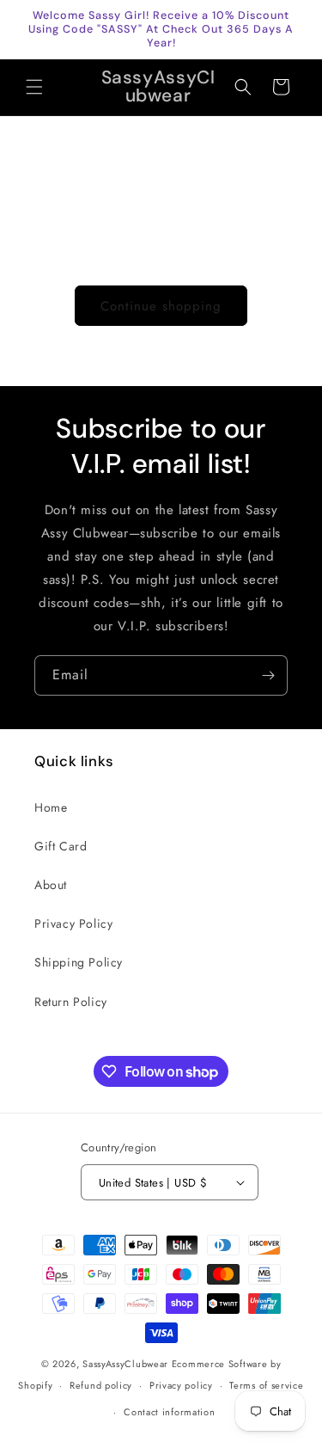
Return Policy (70, 1001)
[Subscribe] (268, 675)
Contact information (169, 1412)
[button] (34, 87)
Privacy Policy (73, 923)
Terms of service (266, 1385)
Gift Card (60, 846)
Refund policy (101, 1385)
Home (50, 807)
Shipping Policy (78, 962)
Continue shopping (161, 306)
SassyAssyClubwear (125, 1364)
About (50, 884)
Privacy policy (181, 1385)
